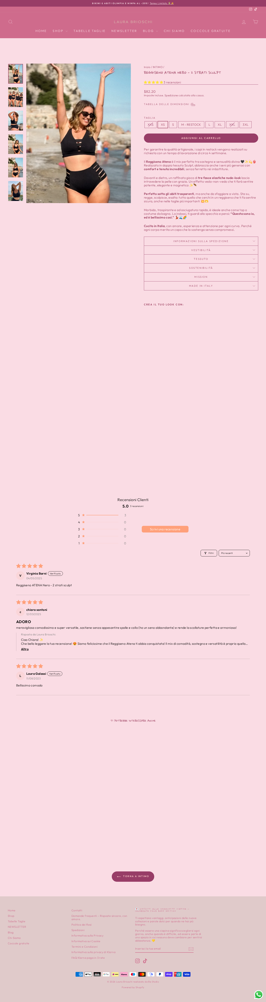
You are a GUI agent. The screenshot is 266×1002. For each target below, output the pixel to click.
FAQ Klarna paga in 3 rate (88, 958)
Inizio (147, 67)
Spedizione (171, 95)
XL (220, 124)
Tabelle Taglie (89, 31)
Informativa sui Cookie (85, 941)
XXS (150, 124)
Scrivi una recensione (165, 529)
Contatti (76, 910)
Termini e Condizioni (84, 946)
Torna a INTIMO (135, 876)
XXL (232, 124)
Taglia (150, 117)
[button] (154, 82)
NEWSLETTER (124, 31)
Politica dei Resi (81, 924)
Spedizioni (78, 930)
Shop (59, 31)
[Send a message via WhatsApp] (258, 994)
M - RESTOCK (191, 124)
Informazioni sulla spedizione (201, 241)
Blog (149, 31)
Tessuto (201, 258)
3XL (245, 124)
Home (41, 31)
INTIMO (158, 67)
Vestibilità (201, 250)
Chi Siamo (174, 31)
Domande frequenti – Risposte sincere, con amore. (99, 917)
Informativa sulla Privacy (87, 935)
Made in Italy (201, 285)
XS (163, 124)
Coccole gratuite (211, 31)
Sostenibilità (201, 267)
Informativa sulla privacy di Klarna (93, 952)
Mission (201, 276)
